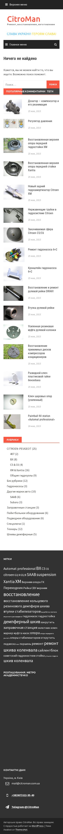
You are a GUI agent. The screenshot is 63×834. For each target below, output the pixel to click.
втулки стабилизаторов (22, 611)
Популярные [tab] (14, 91)
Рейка (27, 588)
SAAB (13, 497)
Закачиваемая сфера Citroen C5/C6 (40, 231)
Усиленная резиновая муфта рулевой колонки (42, 328)
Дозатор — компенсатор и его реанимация (43, 102)
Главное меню (18, 44)
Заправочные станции (21, 507)
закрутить (47, 622)
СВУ (33, 588)
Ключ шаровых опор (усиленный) (40, 398)
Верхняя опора (31, 582)
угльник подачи (51, 656)
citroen (9, 574)
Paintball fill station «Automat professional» (41, 417)
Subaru (14, 502)
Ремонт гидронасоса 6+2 (42, 249)
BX (11, 459)
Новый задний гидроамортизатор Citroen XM (43, 190)
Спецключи (14, 523)
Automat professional (20, 568)
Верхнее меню (18, 4)
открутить (48, 637)
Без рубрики (14, 480)
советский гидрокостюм (19, 655)
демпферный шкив (22, 621)
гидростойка (46, 616)
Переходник (13, 587)
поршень (25, 644)
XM (18, 581)
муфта (18, 633)
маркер (8, 633)
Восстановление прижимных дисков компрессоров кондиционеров (39, 351)
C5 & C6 (14, 464)
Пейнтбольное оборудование (25, 513)
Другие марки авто (19, 491)
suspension (46, 574)
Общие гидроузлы (21, 475)
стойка (40, 655)
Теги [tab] (50, 91)
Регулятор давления (40, 121)
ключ (54, 628)
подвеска (10, 644)
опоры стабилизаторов (25, 637)
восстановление (22, 594)
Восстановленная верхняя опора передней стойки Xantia (43, 166)
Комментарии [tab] (33, 91)
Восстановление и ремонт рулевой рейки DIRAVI (43, 289)
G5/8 (23, 575)
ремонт (38, 643)
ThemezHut (21, 829)
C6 (47, 569)
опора (35, 633)
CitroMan (23, 19)
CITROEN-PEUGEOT (19, 448)
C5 (43, 568)
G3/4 (17, 575)
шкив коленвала (18, 660)
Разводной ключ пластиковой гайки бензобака (39, 376)
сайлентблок (48, 650)
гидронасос (30, 616)
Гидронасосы (15, 486)
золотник (44, 628)
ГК (42, 582)
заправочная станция (20, 627)
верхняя (42, 588)
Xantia (9, 581)
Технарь (12, 529)
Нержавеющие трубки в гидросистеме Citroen (42, 211)
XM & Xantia (17, 470)
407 (12, 454)
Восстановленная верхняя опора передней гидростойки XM (43, 143)
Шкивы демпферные (20, 534)
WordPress (38, 825)
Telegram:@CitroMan (25, 807)
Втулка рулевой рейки (41, 307)
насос (26, 633)
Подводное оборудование (23, 518)
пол (17, 644)
